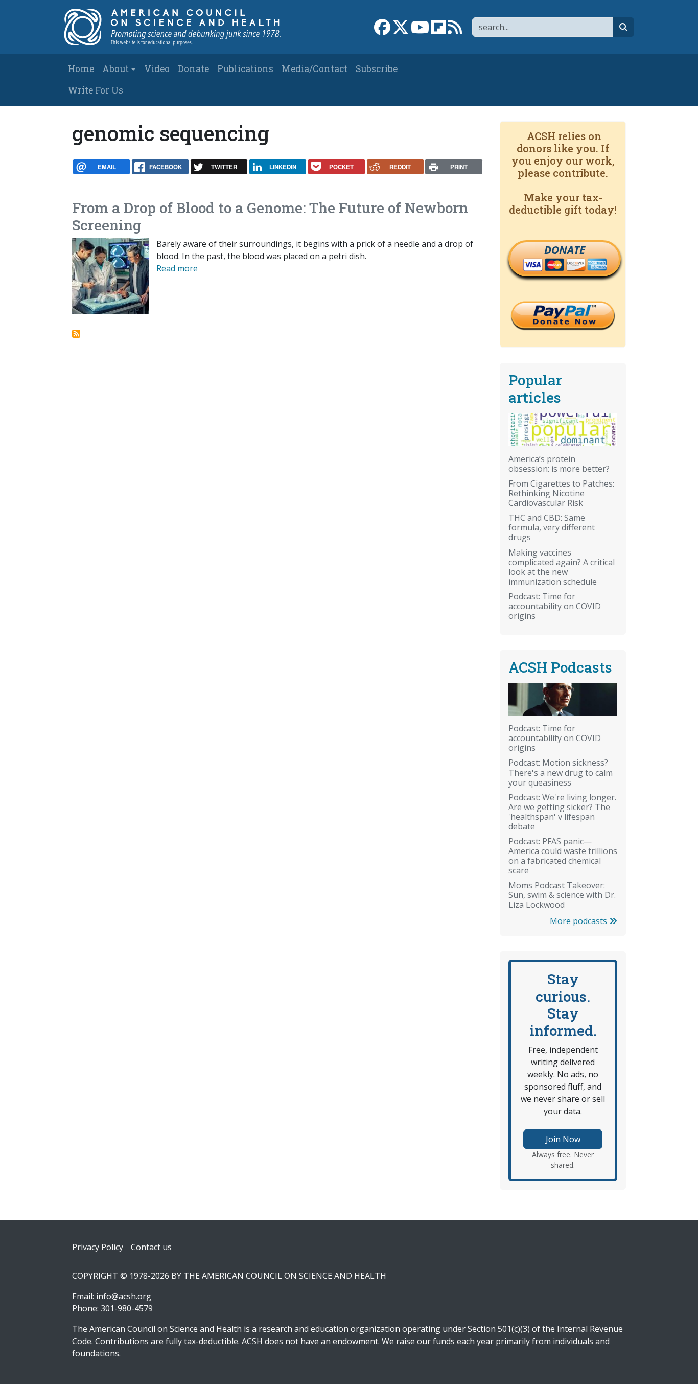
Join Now (563, 1139)
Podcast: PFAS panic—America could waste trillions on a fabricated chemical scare (562, 856)
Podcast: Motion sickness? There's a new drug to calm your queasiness (560, 772)
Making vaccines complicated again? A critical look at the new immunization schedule (561, 567)
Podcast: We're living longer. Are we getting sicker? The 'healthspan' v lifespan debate (562, 812)
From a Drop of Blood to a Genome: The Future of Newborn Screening (270, 216)
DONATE (564, 250)
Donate (193, 69)
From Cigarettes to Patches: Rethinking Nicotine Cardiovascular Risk (561, 493)
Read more (177, 268)
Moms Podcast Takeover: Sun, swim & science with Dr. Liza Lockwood (562, 895)
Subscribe (377, 69)
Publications (245, 69)
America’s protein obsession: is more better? (559, 463)
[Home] (178, 27)
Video (157, 69)
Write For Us (95, 90)
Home (81, 69)
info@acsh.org (123, 1296)
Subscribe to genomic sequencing (76, 334)
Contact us (151, 1247)
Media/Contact (314, 69)
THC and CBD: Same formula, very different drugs (551, 527)
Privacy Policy (97, 1247)
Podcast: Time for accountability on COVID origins (554, 606)
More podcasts (579, 921)
